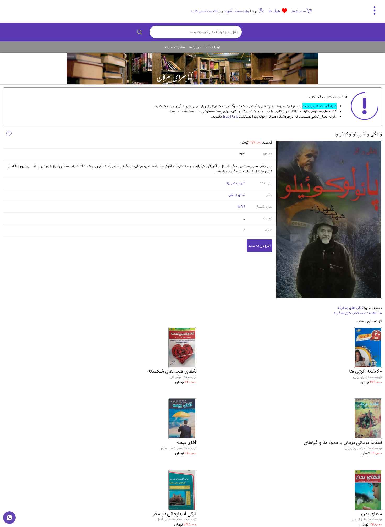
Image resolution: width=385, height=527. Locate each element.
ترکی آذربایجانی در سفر (174, 513)
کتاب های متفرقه (350, 308)
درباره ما (195, 47)
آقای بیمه (186, 442)
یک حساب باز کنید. (204, 11)
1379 (241, 207)
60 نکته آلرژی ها (365, 371)
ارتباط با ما (212, 47)
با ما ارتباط (230, 116)
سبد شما (298, 11)
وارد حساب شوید (236, 11)
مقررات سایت (175, 47)
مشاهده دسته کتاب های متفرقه (357, 313)
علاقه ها (275, 11)
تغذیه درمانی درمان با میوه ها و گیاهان (343, 442)
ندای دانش (236, 195)
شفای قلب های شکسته (171, 371)
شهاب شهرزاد (235, 183)
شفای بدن (371, 513)
